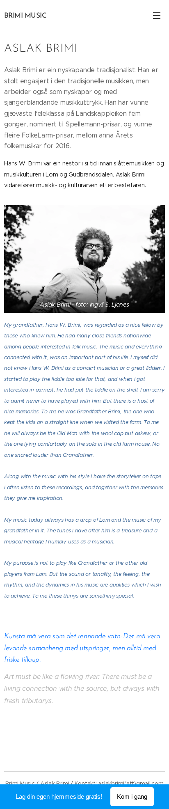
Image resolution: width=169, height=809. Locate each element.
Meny (156, 15)
